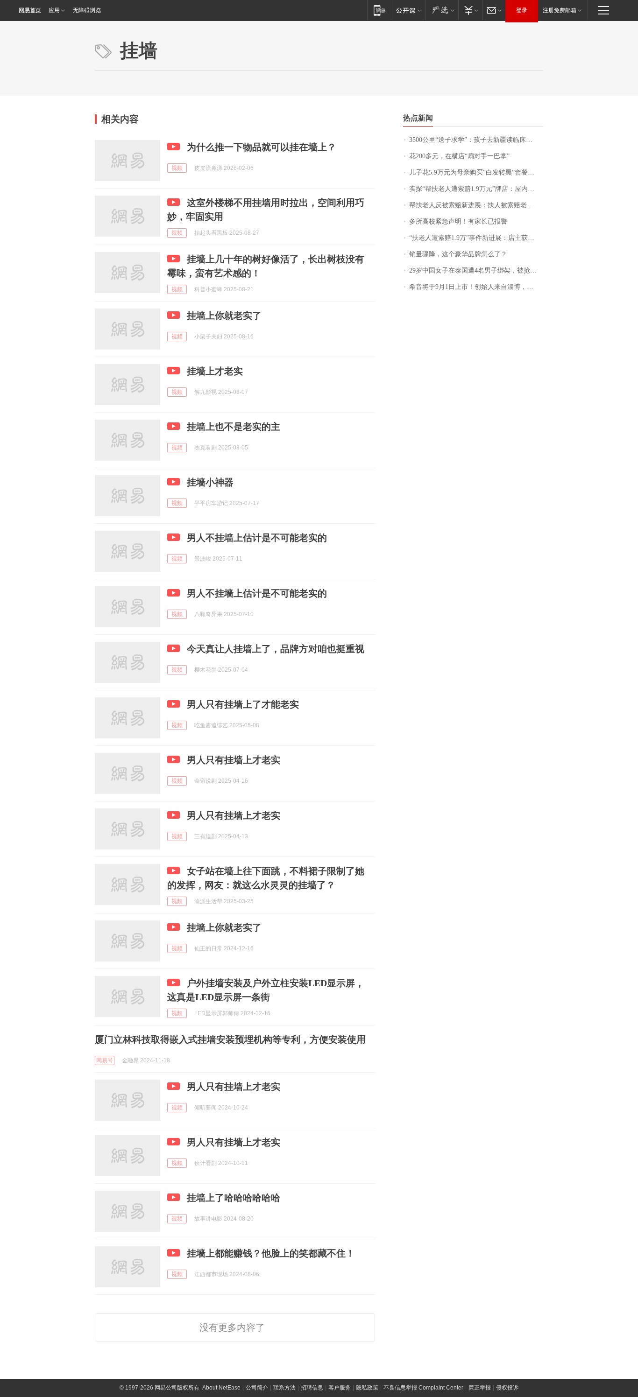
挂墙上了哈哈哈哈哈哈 (233, 1198)
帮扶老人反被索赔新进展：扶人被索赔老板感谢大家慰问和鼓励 (476, 205)
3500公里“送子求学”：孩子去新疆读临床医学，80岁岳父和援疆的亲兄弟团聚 (476, 139)
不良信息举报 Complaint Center (423, 1387)
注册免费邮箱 (559, 10)
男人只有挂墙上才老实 (233, 760)
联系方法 (284, 1387)
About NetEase (221, 1387)
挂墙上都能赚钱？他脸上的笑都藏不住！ (271, 1253)
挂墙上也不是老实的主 (233, 426)
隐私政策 (367, 1387)
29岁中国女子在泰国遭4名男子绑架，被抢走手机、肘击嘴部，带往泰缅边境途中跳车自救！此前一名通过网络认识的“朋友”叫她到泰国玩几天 (476, 270)
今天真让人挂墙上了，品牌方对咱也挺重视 (275, 649)
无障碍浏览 (87, 10)
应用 (54, 10)
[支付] (470, 10)
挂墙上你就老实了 (224, 315)
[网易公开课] (408, 10)
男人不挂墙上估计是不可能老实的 (257, 538)
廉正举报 (479, 1387)
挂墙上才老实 (215, 371)
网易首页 (30, 10)
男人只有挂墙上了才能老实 (243, 704)
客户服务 (339, 1387)
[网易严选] (441, 10)
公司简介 (257, 1387)
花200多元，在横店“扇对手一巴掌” (459, 156)
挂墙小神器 (210, 482)
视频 (177, 168)
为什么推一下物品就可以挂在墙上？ (261, 147)
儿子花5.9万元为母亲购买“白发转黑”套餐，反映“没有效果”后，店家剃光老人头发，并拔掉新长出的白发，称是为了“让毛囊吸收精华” (476, 172)
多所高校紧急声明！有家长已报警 (458, 221)
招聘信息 (312, 1387)
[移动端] (379, 10)
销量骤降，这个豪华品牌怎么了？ (458, 254)
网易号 (104, 1060)
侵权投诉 (507, 1387)
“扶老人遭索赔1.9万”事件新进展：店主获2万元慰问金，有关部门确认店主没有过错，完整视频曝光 (476, 237)
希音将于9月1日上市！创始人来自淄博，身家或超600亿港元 (476, 286)
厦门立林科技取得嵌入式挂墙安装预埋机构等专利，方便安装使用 (230, 1039)
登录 (521, 10)
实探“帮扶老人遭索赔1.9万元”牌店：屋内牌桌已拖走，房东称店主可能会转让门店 (476, 188)
